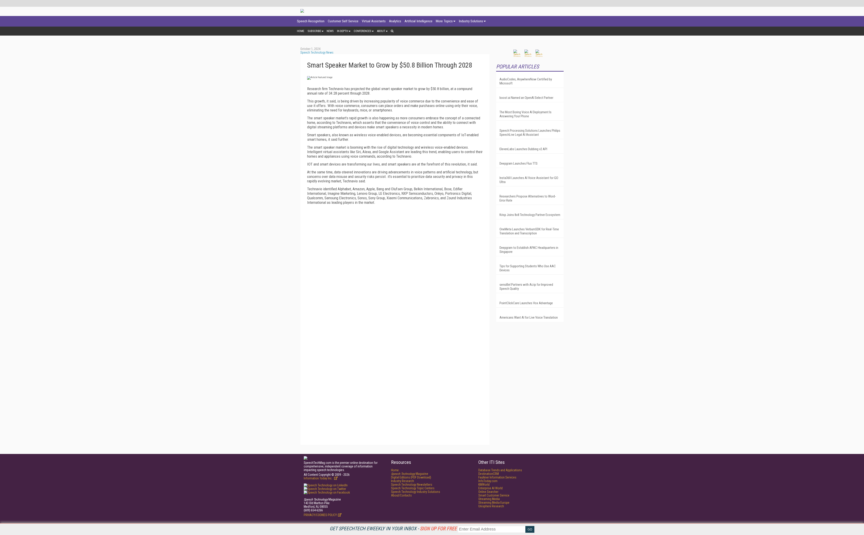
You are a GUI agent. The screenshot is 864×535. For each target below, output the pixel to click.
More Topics (444, 21)
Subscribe (314, 31)
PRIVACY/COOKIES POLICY (320, 515)
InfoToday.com (487, 481)
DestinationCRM (488, 474)
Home (300, 31)
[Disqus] (395, 264)
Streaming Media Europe (493, 502)
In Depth (342, 31)
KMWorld (484, 484)
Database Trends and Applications (500, 470)
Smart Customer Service (493, 495)
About (381, 31)
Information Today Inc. (318, 478)
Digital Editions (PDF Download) (411, 477)
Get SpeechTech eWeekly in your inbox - (393, 528)
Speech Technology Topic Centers (412, 488)
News (330, 31)
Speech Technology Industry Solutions (415, 492)
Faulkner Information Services (497, 477)
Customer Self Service (343, 21)
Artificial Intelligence (418, 21)
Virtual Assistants (374, 21)
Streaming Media (489, 499)
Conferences (362, 31)
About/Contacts (401, 495)
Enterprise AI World (490, 488)
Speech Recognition (310, 21)
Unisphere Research (491, 506)
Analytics (395, 21)
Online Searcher (488, 492)
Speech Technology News (316, 52)
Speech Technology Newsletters (411, 484)
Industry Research (402, 481)
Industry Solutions (471, 21)
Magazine (409, 474)
